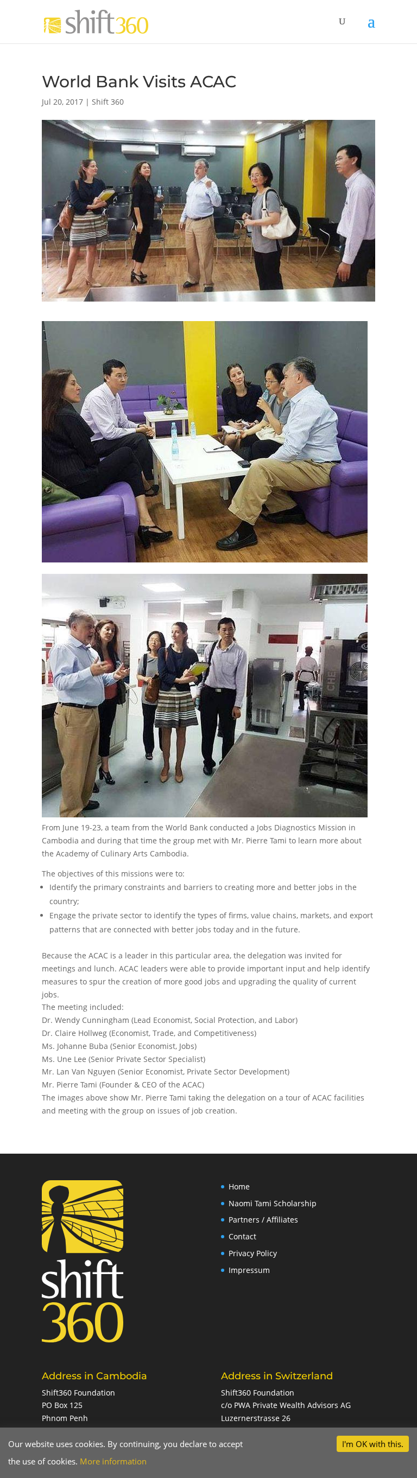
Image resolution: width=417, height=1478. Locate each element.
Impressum (249, 1270)
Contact (242, 1236)
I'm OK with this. (372, 1443)
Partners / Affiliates (263, 1219)
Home (239, 1186)
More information (113, 1461)
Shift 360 (108, 102)
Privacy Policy (253, 1253)
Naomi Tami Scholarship (273, 1203)
